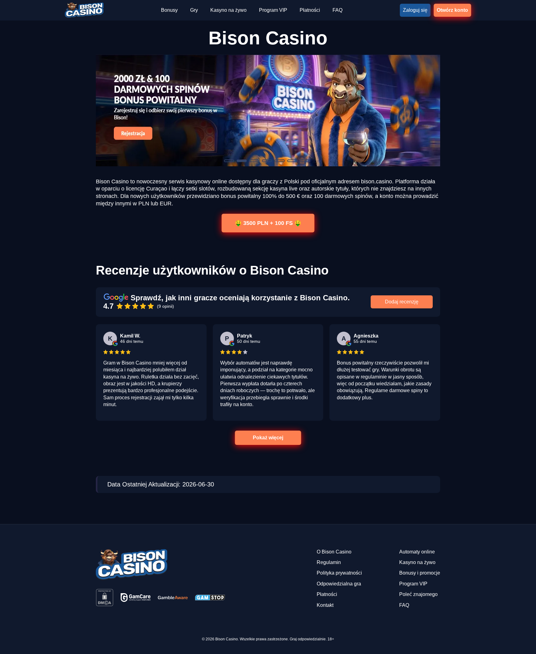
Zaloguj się (415, 10)
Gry (194, 10)
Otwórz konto (452, 10)
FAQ (337, 10)
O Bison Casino (334, 551)
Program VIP (273, 10)
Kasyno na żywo (228, 10)
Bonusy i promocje (419, 573)
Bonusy (169, 10)
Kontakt (325, 605)
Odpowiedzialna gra (339, 583)
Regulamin (329, 562)
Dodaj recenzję (401, 301)
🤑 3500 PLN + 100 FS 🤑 (268, 223)
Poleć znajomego (418, 594)
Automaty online (417, 551)
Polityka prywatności (339, 573)
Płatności (310, 10)
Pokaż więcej (268, 437)
